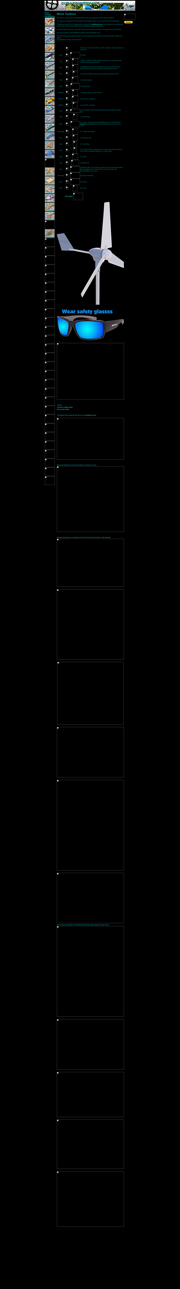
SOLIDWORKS (50, 16)
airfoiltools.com (97, 24)
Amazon (83, 124)
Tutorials (48, 14)
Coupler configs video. (65, 407)
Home (47, 13)
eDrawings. (69, 196)
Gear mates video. (63, 409)
